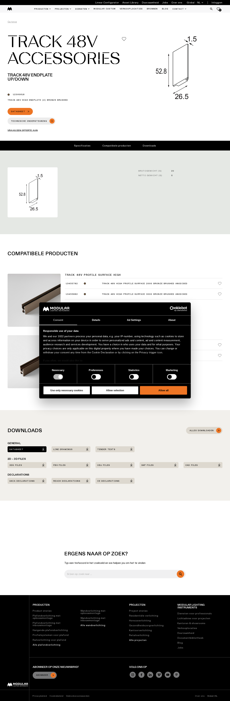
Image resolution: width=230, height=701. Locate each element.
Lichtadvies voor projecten (193, 618)
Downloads (149, 145)
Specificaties (82, 145)
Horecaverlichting (140, 620)
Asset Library (130, 2)
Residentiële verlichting (143, 615)
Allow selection (115, 390)
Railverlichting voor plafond (49, 639)
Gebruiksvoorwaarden (78, 696)
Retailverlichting (139, 635)
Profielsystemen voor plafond (51, 635)
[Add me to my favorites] (124, 39)
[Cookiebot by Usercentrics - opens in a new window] (172, 308)
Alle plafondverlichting (46, 644)
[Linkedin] (150, 675)
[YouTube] (167, 675)
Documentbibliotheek (190, 637)
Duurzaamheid (150, 2)
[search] (180, 574)
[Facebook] (141, 675)
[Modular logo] (18, 685)
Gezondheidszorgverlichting (146, 625)
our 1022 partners (64, 336)
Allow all (163, 390)
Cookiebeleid (56, 696)
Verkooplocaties (187, 628)
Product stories (42, 610)
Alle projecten (138, 640)
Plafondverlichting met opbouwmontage (47, 617)
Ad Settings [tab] (134, 320)
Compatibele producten (116, 145)
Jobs (165, 2)
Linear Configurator (107, 2)
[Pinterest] (176, 675)
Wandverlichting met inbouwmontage (93, 619)
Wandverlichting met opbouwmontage (93, 612)
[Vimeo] (158, 675)
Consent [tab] (58, 320)
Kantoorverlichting (140, 630)
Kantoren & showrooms (191, 623)
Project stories (138, 610)
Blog (180, 642)
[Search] (211, 9)
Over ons (176, 2)
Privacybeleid (39, 696)
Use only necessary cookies (66, 390)
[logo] (10, 9)
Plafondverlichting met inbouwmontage (47, 624)
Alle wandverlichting (92, 625)
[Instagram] (132, 675)
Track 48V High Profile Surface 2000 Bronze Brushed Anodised (145, 284)
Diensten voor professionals (194, 613)
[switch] (96, 376)
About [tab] (172, 320)
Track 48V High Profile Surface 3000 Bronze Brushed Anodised (145, 294)
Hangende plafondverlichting (50, 630)
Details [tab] (96, 320)
